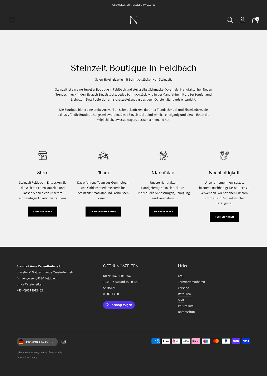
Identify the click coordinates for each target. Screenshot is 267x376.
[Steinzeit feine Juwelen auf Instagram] (63, 342)
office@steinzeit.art (30, 284)
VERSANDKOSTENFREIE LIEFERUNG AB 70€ (134, 4)
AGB (181, 300)
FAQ (181, 276)
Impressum (186, 306)
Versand (183, 288)
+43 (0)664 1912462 (30, 290)
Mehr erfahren (163, 211)
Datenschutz (186, 312)
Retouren (184, 294)
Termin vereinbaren (191, 282)
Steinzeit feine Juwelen (51, 352)
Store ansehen (42, 211)
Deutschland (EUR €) (37, 341)
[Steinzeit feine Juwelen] (133, 20)
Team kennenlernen (103, 211)
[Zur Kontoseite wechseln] (242, 20)
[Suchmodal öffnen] (230, 20)
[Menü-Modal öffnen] (12, 20)
